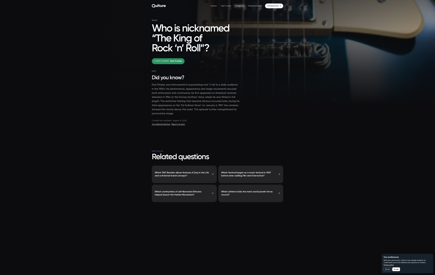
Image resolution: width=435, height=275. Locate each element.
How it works (226, 6)
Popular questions (255, 6)
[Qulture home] (159, 6)
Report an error (178, 124)
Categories (239, 6)
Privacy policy (389, 265)
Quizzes (214, 6)
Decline (387, 269)
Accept (396, 269)
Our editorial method (161, 124)
